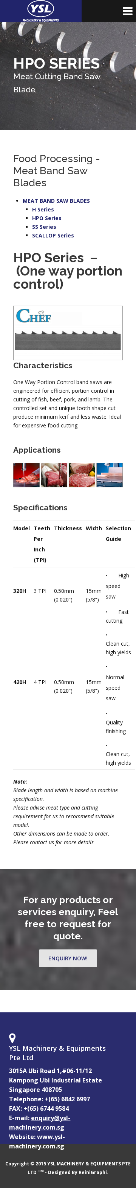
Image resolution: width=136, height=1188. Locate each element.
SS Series (44, 226)
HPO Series (47, 218)
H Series (43, 209)
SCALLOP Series (53, 235)
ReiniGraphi (93, 1172)
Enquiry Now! (68, 958)
